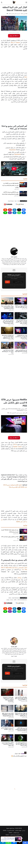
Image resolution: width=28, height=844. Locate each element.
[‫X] (19, 209)
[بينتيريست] (10, 209)
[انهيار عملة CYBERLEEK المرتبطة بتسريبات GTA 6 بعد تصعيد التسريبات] (21, 330)
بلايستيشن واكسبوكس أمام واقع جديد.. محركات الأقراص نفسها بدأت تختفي (21, 322)
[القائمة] (26, 2)
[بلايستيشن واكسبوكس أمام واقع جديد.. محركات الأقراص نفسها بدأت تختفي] (21, 315)
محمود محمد (14, 256)
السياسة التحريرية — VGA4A (8, 830)
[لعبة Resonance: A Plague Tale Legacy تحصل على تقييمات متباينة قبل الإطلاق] (7, 330)
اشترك (7, 281)
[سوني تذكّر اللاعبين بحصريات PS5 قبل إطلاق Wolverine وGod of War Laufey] (23, 193)
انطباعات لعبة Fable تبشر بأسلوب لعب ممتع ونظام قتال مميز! (7, 351)
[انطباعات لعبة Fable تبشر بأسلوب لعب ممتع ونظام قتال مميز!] (7, 345)
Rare (25, 77)
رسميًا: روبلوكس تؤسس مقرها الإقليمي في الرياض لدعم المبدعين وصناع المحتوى (7, 307)
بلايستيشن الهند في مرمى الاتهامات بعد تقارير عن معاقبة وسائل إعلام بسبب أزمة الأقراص (10, 185)
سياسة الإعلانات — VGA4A (14, 832)
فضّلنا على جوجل (13, 35)
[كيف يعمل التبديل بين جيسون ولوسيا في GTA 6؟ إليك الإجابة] (21, 345)
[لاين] (5, 212)
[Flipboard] (8, 204)
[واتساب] (19, 212)
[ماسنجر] (24, 212)
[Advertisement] (14, 61)
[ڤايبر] (10, 212)
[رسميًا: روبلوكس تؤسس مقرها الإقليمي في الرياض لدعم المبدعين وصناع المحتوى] (7, 300)
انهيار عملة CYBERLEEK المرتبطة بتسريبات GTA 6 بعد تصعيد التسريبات (21, 337)
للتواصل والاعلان (18, 830)
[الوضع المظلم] (1, 2)
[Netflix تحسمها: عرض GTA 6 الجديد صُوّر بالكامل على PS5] (21, 300)
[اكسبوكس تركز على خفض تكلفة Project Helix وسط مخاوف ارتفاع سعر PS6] (7, 315)
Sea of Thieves (11, 201)
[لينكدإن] (14, 209)
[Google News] (19, 204)
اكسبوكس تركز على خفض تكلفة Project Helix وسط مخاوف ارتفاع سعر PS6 (8, 322)
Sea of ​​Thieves (15, 42)
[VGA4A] (14, 2)
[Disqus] (14, 376)
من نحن (23, 830)
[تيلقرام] (14, 212)
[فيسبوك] (24, 209)
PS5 (18, 201)
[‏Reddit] (5, 209)
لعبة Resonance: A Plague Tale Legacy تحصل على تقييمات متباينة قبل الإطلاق (7, 337)
